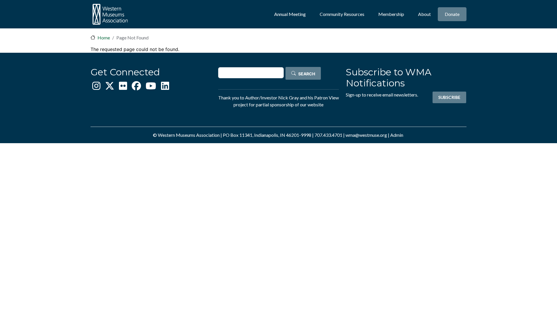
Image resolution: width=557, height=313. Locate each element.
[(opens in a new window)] (96, 87)
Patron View (326, 97)
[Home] (110, 14)
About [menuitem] (424, 14)
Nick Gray (288, 97)
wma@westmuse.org (366, 135)
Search (306, 73)
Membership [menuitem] (391, 14)
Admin (396, 135)
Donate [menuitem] (452, 14)
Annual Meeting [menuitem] (290, 14)
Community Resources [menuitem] (342, 14)
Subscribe (449, 97)
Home (103, 37)
